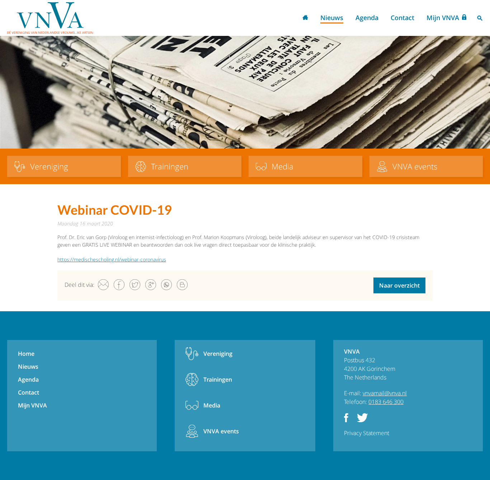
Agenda (366, 17)
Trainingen (217, 379)
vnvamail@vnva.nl (385, 393)
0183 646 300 (386, 402)
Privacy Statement (366, 433)
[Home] (50, 18)
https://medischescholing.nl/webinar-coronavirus (111, 259)
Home (305, 18)
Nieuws (331, 17)
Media (211, 405)
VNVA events (221, 431)
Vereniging (217, 354)
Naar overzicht (399, 285)
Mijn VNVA (443, 17)
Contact (402, 17)
